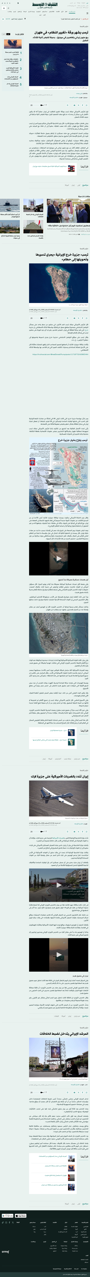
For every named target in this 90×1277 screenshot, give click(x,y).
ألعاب (44, 15)
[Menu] (87, 13)
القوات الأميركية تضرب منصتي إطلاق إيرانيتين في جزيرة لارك (12, 70)
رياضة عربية (64, 1248)
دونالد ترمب (67, 759)
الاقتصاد (58, 11)
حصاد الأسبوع (54, 1246)
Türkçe (78, 3)
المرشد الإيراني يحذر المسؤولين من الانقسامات (11, 78)
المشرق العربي (83, 1234)
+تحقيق (55, 1251)
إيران (73, 185)
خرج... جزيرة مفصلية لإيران (58, 730)
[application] (58, 558)
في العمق (20, 11)
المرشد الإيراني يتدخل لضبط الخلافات (12, 85)
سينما (45, 1232)
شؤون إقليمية (84, 26)
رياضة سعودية (64, 1246)
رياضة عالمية (64, 1251)
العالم (66, 11)
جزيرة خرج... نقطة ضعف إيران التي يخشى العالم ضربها (50, 740)
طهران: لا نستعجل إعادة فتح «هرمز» (56, 1175)
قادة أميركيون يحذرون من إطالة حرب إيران (54, 1185)
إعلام (45, 1234)
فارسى (71, 3)
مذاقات (76, 1246)
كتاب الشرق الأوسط (62, 1232)
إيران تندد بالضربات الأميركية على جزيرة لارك (59, 776)
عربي (87, 3)
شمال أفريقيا (83, 1232)
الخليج (85, 1229)
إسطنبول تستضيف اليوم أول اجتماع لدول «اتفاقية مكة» (69, 226)
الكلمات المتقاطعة (84, 1259)
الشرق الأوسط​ (72, 11)
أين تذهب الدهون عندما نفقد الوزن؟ (70, 19)
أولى (78, 185)
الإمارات (56, 1016)
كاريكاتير (65, 1229)
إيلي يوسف (79, 93)
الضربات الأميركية (58, 838)
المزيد (40, 15)
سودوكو (86, 1262)
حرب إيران (77, 759)
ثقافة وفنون (51, 11)
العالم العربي (85, 1226)
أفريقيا (76, 1234)
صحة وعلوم (44, 11)
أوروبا (76, 1229)
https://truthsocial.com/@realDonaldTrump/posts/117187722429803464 (60, 355)
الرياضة (25, 11)
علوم (34, 1229)
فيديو (14, 11)
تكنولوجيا (38, 11)
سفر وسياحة (75, 1248)
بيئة (35, 1232)
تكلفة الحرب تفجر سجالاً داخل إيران (56, 1166)
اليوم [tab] (8, 34)
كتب (45, 1226)
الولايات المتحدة (74, 1226)
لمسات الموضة (75, 1251)
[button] (58, 558)
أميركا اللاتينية (75, 1237)
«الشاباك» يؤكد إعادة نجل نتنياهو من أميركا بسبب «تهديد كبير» (11, 61)
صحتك (34, 1226)
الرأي (62, 11)
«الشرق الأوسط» (73, 98)
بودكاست (10, 11)
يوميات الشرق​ (31, 11)
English (83, 3)
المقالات (65, 1226)
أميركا (67, 185)
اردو (75, 3)
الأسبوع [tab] (4, 34)
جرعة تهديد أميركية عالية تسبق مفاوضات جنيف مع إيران (50, 166)
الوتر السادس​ (43, 1229)
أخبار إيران (58, 759)
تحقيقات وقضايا (53, 1248)
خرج (86, 330)
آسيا (77, 1232)
